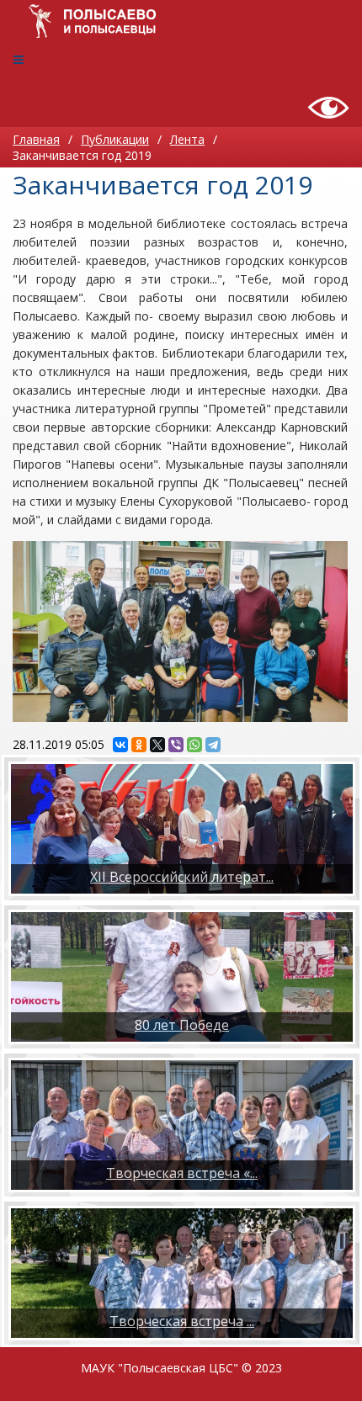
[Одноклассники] (138, 744)
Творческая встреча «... (182, 1173)
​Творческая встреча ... (181, 1321)
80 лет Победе (182, 1025)
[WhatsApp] (194, 744)
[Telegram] (213, 744)
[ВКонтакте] (120, 744)
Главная (36, 139)
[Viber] (176, 744)
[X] (157, 744)
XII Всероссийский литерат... (182, 877)
